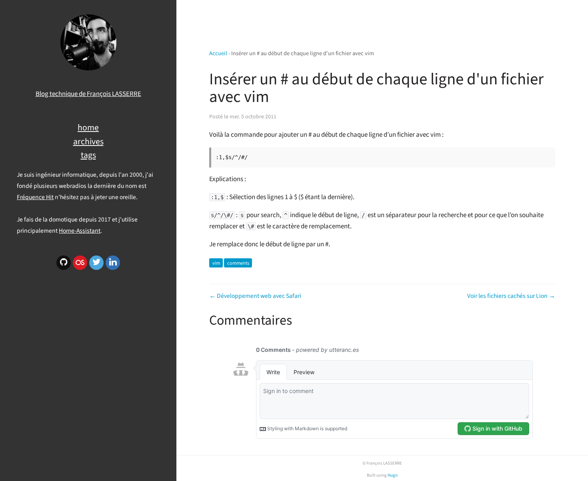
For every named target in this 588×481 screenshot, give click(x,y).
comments (238, 262)
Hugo (393, 475)
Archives (88, 142)
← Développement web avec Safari (255, 295)
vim (216, 262)
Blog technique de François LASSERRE (88, 94)
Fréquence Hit (35, 197)
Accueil (218, 53)
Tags (88, 155)
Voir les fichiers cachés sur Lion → (511, 295)
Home (88, 128)
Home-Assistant (79, 230)
